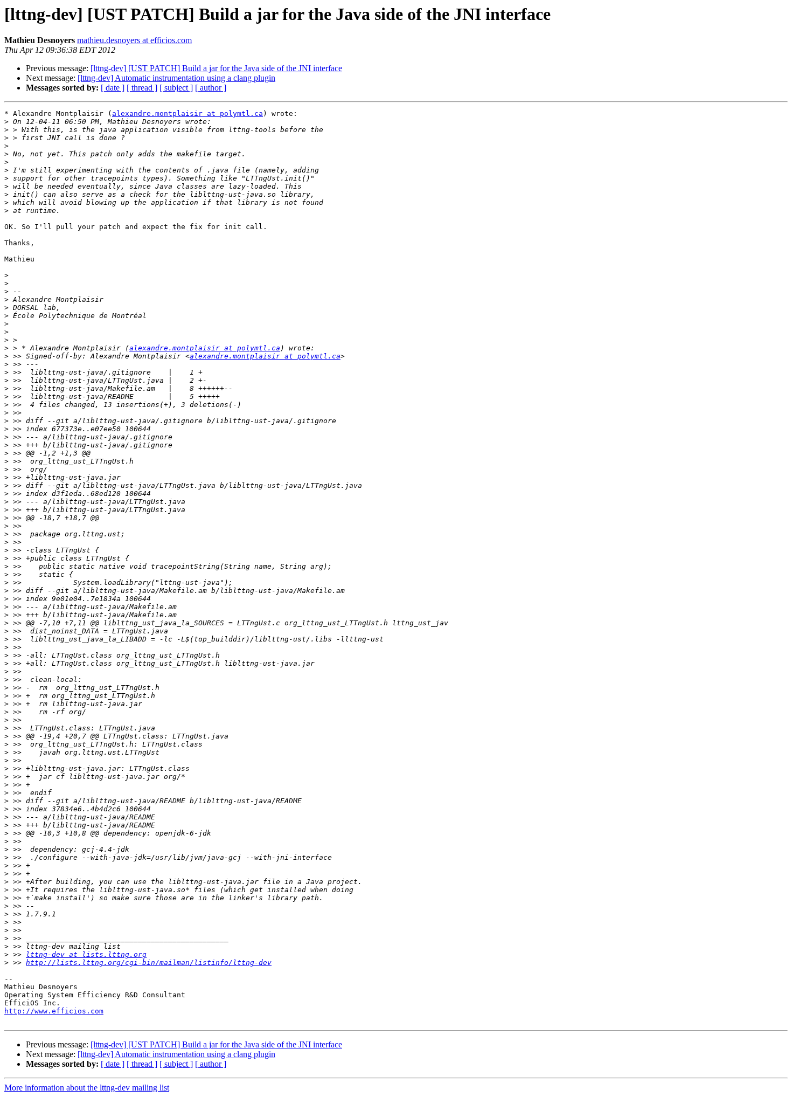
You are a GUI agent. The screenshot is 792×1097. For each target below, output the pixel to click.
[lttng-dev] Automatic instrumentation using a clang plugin (176, 77)
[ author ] (210, 87)
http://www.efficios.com (53, 1011)
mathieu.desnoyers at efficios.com (134, 40)
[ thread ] (142, 87)
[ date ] (112, 87)
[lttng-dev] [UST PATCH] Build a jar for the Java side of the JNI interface (216, 68)
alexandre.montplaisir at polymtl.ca (187, 113)
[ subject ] (176, 87)
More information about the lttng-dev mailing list (86, 1087)
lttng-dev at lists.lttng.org (86, 954)
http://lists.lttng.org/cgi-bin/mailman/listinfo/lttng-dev (149, 962)
